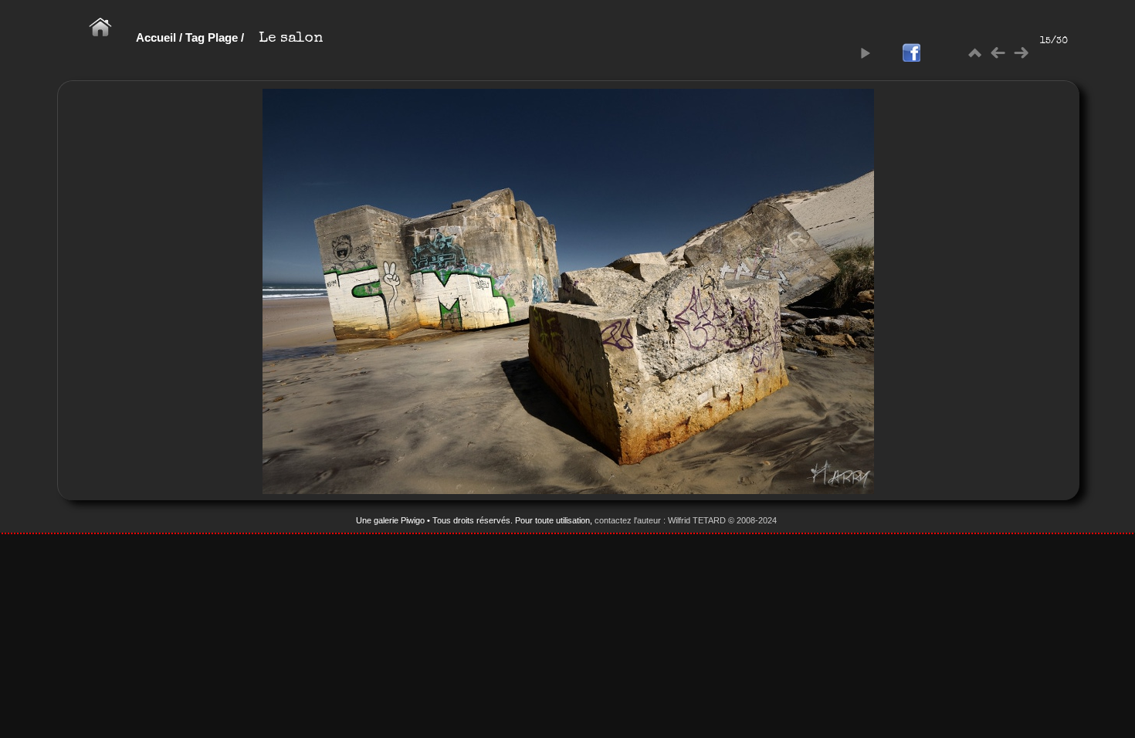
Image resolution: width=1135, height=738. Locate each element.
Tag (195, 37)
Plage (223, 37)
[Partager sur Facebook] (911, 53)
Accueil (156, 37)
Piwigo (413, 520)
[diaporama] (865, 53)
